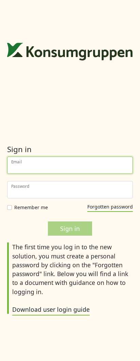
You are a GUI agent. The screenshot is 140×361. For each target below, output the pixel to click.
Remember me (31, 207)
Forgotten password (110, 206)
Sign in (70, 228)
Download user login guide (51, 309)
